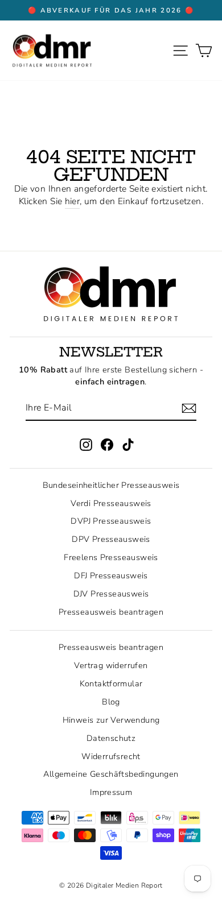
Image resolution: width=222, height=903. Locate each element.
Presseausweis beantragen (111, 612)
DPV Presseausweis (111, 539)
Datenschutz (111, 738)
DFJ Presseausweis (111, 575)
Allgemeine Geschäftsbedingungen (110, 774)
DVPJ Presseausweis (111, 521)
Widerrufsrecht (110, 756)
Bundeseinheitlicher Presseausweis (111, 485)
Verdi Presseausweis (111, 503)
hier (72, 202)
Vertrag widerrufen (110, 665)
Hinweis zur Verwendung (111, 720)
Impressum (111, 792)
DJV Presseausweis (111, 593)
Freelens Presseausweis (111, 557)
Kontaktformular (111, 683)
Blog (111, 701)
